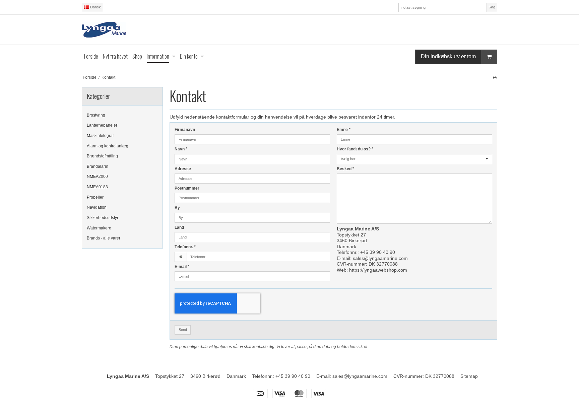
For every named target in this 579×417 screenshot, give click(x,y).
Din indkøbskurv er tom (448, 56)
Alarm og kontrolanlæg (107, 146)
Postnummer (187, 188)
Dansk (95, 7)
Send (183, 330)
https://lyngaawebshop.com (378, 270)
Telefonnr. (185, 247)
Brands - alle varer (103, 238)
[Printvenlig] (494, 77)
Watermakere (99, 228)
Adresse (183, 168)
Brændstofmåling (102, 156)
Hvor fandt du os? (355, 149)
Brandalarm (97, 166)
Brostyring (96, 115)
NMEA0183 (97, 187)
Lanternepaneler (102, 125)
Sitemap (469, 376)
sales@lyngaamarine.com (380, 258)
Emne (343, 129)
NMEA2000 (97, 176)
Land (179, 227)
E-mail (182, 266)
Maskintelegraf (100, 135)
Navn (181, 149)
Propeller (95, 197)
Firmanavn (185, 129)
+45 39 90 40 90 (377, 252)
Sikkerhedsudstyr (102, 217)
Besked (345, 168)
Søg (492, 7)
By (177, 207)
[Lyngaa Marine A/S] (289, 30)
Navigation (97, 207)
